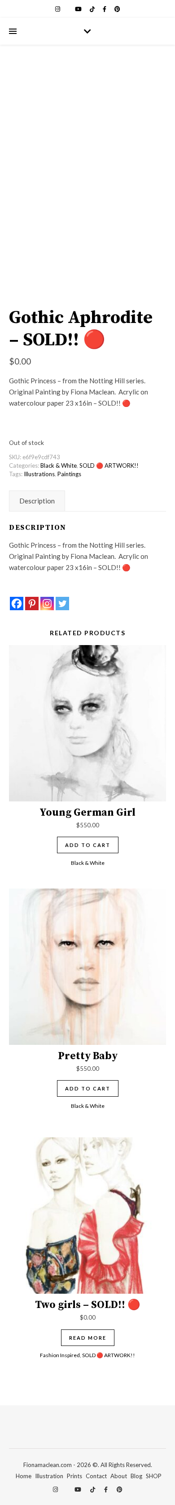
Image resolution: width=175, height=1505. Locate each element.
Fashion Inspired (60, 1355)
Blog (136, 1476)
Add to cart (87, 845)
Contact (96, 1476)
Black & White (58, 465)
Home (23, 1476)
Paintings (69, 474)
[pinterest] (117, 9)
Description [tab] (37, 501)
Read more (87, 1338)
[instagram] (58, 9)
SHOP (154, 1476)
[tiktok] (93, 9)
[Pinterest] (32, 603)
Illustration (49, 1476)
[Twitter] (62, 603)
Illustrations (39, 474)
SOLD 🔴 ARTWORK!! (109, 465)
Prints (74, 1476)
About (118, 1476)
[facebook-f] (105, 9)
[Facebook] (16, 603)
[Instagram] (47, 603)
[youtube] (79, 9)
